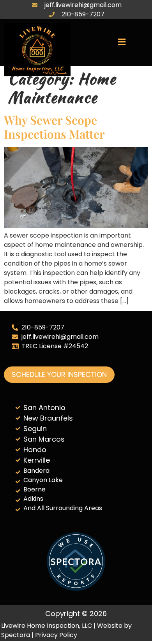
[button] (121, 42)
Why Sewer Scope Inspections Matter (54, 127)
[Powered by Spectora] (76, 588)
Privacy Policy (56, 634)
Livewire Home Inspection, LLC (46, 625)
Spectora (15, 634)
